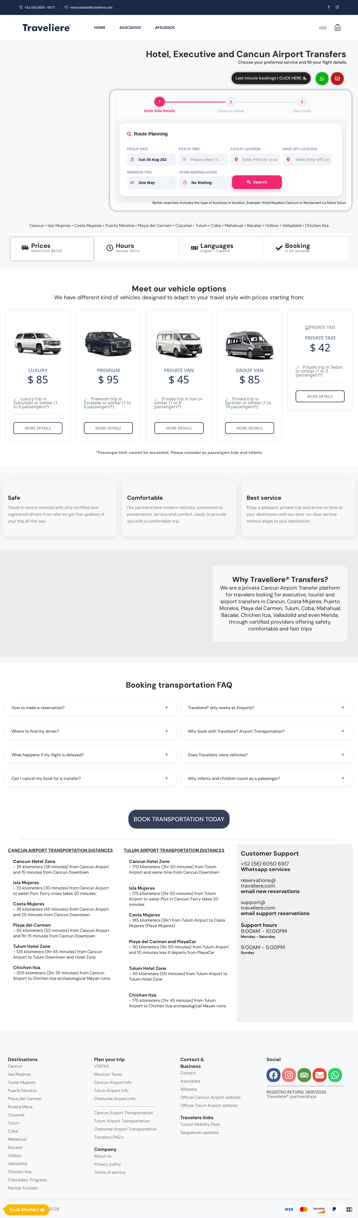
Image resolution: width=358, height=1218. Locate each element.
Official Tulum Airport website (208, 1105)
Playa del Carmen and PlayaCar (162, 941)
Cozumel (183, 225)
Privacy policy (107, 1164)
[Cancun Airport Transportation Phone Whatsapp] (322, 78)
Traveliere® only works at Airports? (221, 707)
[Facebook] (273, 1075)
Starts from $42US (46, 250)
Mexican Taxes (108, 1074)
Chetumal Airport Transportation (125, 1129)
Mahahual (234, 225)
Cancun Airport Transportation (123, 1113)
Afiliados (165, 27)
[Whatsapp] (335, 1075)
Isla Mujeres (59, 225)
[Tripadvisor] (304, 1075)
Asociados (130, 27)
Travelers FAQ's (108, 1137)
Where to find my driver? (35, 731)
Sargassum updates (199, 1132)
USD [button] (322, 27)
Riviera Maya (20, 1107)
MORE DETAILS (38, 428)
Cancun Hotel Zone (149, 861)
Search (260, 181)
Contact (188, 1073)
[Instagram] (289, 1075)
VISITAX (101, 1066)
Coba (216, 225)
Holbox (272, 225)
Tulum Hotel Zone (31, 946)
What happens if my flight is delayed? (48, 755)
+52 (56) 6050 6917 (265, 866)
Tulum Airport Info (111, 1090)
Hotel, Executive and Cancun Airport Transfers (246, 54)
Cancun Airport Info (113, 1082)
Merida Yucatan (23, 1188)
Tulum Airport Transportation (122, 1121)
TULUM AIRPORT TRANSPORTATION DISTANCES (174, 850)
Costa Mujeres (88, 225)
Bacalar (254, 225)
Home (99, 27)
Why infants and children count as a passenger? (234, 778)
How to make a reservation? (38, 707)
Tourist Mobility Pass (200, 1124)
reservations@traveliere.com (91, 7)
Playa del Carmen (155, 225)
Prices (41, 246)
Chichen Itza (317, 225)
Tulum (201, 225)
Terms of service (110, 1172)
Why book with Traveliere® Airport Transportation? (236, 731)
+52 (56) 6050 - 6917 (40, 7)
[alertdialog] (179, 1211)
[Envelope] (320, 1075)
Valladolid (291, 225)
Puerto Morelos (119, 225)
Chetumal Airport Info (114, 1098)
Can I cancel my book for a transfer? (46, 778)
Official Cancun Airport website (210, 1097)
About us (102, 1156)
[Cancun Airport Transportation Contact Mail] (337, 78)
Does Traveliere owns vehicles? (217, 755)
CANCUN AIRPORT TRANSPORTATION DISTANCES (60, 850)
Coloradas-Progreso (27, 1180)
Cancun (36, 225)
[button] (337, 27)
